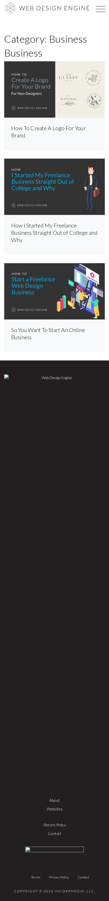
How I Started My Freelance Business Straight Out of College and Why (54, 232)
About (54, 800)
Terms (35, 877)
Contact (54, 833)
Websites (55, 808)
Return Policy (54, 824)
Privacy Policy (59, 877)
